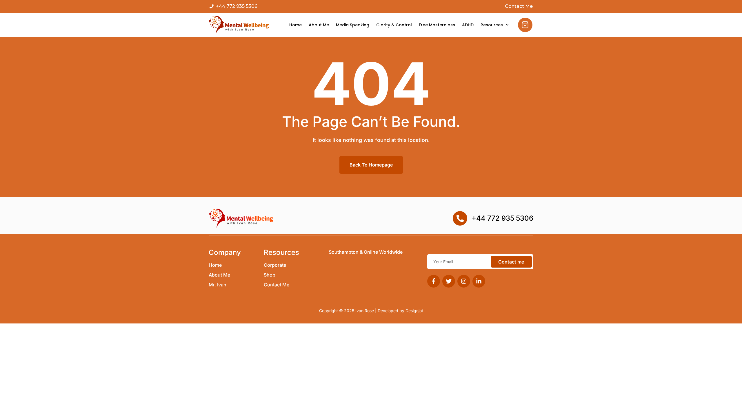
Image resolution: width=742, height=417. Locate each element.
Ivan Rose (364, 310)
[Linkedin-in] (478, 281)
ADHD (468, 25)
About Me (319, 25)
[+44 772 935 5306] (460, 218)
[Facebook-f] (433, 281)
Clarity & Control (394, 25)
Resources (492, 25)
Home (295, 25)
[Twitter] (448, 281)
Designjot (414, 310)
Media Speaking (352, 25)
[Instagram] (463, 281)
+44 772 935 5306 (502, 218)
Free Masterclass (437, 25)
